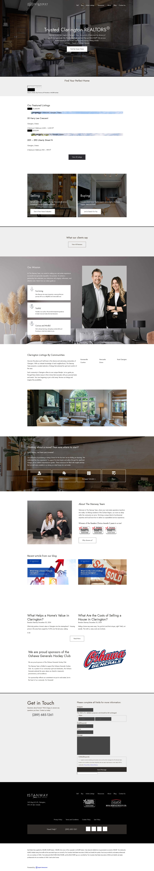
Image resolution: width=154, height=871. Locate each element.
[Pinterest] (105, 829)
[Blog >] (114, 473)
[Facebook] (94, 829)
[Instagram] (88, 829)
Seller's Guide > (64, 479)
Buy (82, 5)
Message (80, 735)
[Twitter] (99, 829)
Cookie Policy (86, 820)
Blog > (114, 479)
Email (81, 723)
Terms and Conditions (72, 820)
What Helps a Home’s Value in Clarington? (48, 617)
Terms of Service (94, 765)
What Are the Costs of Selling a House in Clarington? (99, 617)
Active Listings (90, 5)
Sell (77, 5)
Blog (115, 5)
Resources (101, 5)
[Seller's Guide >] (64, 473)
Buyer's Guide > (39, 479)
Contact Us (122, 5)
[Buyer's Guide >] (39, 473)
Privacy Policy (87, 765)
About (109, 5)
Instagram (80, 707)
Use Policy (97, 820)
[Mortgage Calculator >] (89, 473)
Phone (79, 729)
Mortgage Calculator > (89, 479)
